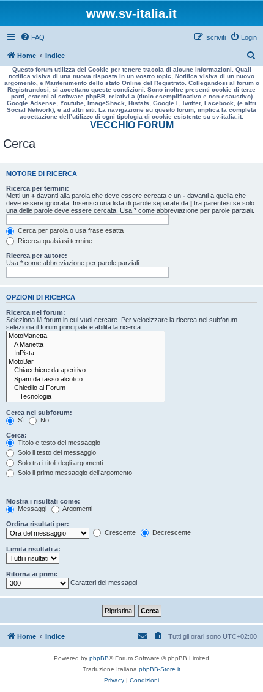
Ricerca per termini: (37, 188)
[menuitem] (32, 37)
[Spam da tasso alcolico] (85, 379)
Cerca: (16, 435)
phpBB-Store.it (159, 669)
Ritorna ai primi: (32, 574)
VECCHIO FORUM (132, 125)
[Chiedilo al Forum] (85, 388)
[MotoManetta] (85, 336)
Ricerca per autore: (36, 255)
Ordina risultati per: (37, 524)
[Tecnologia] (85, 396)
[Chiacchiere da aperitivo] (85, 370)
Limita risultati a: (33, 549)
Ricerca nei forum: (35, 312)
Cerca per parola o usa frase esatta (70, 230)
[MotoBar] (85, 362)
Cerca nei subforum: (39, 412)
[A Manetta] (85, 344)
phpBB (99, 658)
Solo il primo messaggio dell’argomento (74, 472)
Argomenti (76, 508)
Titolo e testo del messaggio (58, 442)
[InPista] (85, 353)
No (44, 420)
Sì (20, 420)
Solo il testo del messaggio (56, 452)
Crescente (119, 532)
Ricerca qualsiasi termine (54, 241)
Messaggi (31, 508)
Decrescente (170, 532)
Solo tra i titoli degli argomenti (59, 462)
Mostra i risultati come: (43, 501)
